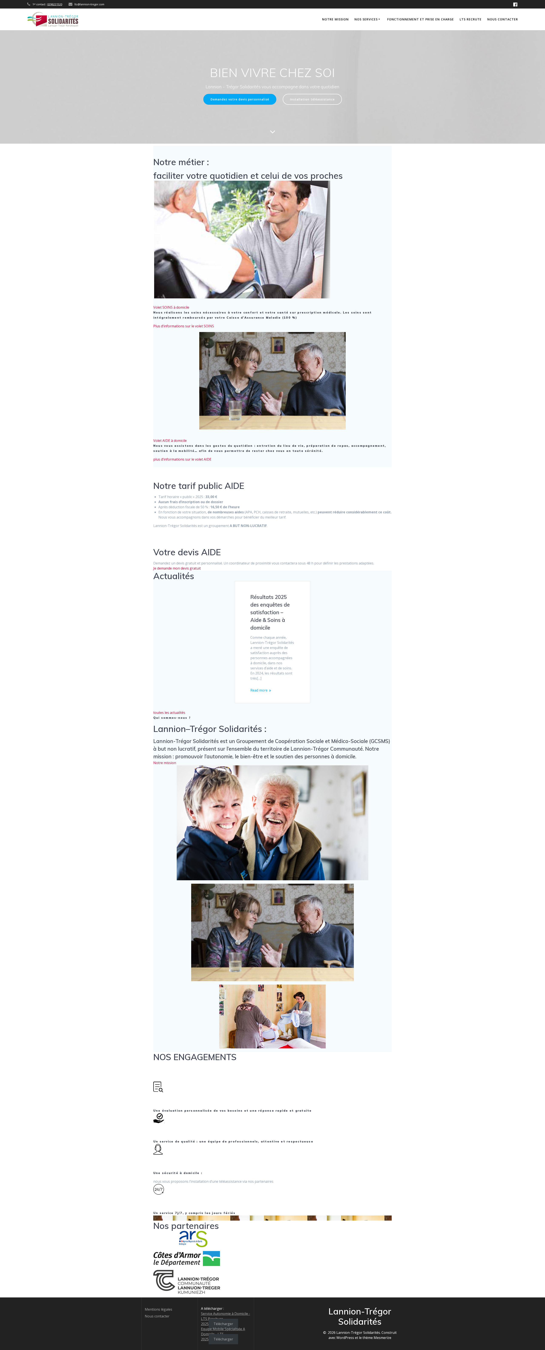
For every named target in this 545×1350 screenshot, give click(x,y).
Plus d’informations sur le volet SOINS (183, 326)
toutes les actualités (169, 712)
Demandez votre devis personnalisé (240, 99)
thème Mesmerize (377, 1337)
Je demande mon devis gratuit (177, 568)
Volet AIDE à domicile (170, 440)
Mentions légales (158, 1309)
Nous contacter (502, 19)
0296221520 (54, 4)
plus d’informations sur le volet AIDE (182, 459)
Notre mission (335, 19)
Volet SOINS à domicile (171, 307)
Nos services (366, 19)
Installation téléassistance (312, 99)
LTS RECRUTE (471, 19)
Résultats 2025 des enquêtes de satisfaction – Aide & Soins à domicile (270, 612)
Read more (259, 690)
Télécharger (223, 1323)
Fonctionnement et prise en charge (420, 19)
